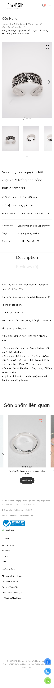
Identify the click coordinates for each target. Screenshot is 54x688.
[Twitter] (23, 241)
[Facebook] (19, 241)
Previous (3, 453)
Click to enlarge (47, 47)
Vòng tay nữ (34, 24)
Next (49, 82)
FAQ (4, 561)
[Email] (38, 241)
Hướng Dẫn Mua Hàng (11, 598)
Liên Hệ (5, 556)
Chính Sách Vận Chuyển (12, 592)
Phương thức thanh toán (12, 576)
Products (20, 24)
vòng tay (22, 233)
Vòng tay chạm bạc (12, 27)
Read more (27, 480)
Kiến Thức (6, 551)
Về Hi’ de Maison (9, 545)
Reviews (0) (27, 266)
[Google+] (28, 241)
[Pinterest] (33, 241)
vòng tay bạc (33, 233)
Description (27, 257)
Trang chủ (7, 24)
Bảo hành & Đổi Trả (10, 581)
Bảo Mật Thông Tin (10, 587)
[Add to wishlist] (41, 420)
